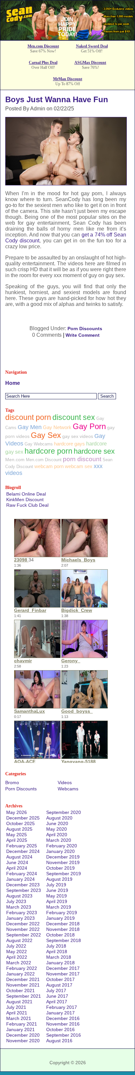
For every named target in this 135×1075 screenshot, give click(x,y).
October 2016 (60, 1029)
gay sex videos (77, 436)
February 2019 (61, 912)
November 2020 (23, 1040)
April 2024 (16, 868)
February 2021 (21, 1024)
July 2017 (56, 990)
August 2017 (59, 985)
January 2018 (60, 962)
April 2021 (16, 1012)
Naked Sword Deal (92, 46)
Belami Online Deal (26, 494)
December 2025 (23, 817)
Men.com (15, 459)
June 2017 (57, 996)
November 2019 (63, 862)
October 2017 (60, 979)
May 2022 (16, 951)
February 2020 (61, 845)
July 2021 (16, 1007)
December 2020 (23, 1035)
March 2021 (18, 1018)
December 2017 (63, 968)
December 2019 (63, 856)
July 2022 (16, 946)
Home (12, 383)
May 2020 (56, 829)
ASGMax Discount (90, 62)
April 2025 (16, 840)
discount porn (28, 417)
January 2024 (20, 879)
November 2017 (63, 973)
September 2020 (63, 812)
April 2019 (56, 901)
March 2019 (58, 907)
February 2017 (61, 1007)
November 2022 (23, 929)
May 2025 (16, 834)
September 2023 (23, 890)
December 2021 (23, 979)
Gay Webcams (39, 444)
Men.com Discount (43, 46)
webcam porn (49, 466)
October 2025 (20, 823)
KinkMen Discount (25, 499)
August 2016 (59, 1040)
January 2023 (20, 918)
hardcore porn (48, 451)
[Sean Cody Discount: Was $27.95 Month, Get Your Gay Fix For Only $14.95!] (67, 38)
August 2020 (59, 817)
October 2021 (20, 990)
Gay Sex (46, 435)
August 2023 (19, 895)
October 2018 (60, 934)
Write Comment (83, 335)
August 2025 (19, 829)
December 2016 (63, 1018)
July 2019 (56, 884)
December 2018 (63, 923)
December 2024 (23, 851)
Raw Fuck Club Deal (27, 505)
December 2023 (23, 884)
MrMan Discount (67, 79)
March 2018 (58, 957)
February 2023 (21, 912)
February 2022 (21, 968)
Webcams (68, 788)
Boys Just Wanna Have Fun (56, 99)
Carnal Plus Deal (43, 62)
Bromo (12, 782)
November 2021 (23, 985)
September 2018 (63, 940)
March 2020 (58, 840)
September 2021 (23, 996)
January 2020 (60, 851)
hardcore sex (94, 451)
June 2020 (57, 823)
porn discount (82, 459)
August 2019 (59, 879)
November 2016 (63, 1024)
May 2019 (56, 895)
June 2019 (57, 890)
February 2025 (21, 845)
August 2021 (19, 1001)
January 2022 (20, 973)
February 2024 (21, 873)
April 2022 (16, 957)
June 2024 (17, 862)
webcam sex (78, 466)
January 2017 (60, 1012)
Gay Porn (89, 426)
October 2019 (60, 868)
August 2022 (19, 940)
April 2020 (56, 834)
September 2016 (63, 1035)
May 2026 (16, 812)
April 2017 (56, 1001)
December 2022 (23, 923)
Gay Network (57, 427)
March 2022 (18, 962)
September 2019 (63, 873)
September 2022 (23, 934)
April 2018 (56, 951)
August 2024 (19, 856)
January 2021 (20, 1029)
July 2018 (56, 946)
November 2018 (63, 929)
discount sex (73, 417)
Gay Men (30, 427)
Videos (65, 782)
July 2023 (16, 901)
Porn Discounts (85, 328)
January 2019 (60, 918)
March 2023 (18, 907)
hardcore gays (69, 443)
